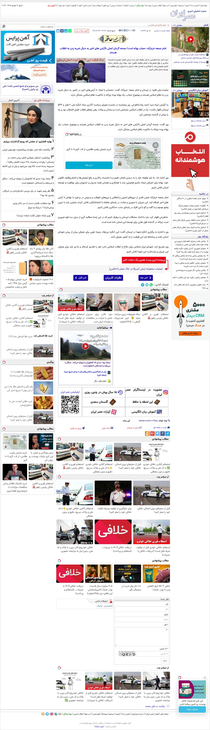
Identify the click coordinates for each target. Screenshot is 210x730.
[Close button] (205, 677)
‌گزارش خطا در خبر (82, 31)
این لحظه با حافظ (143, 402)
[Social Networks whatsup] (151, 285)
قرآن (80, 5)
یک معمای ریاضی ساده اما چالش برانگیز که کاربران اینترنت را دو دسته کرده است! (190, 257)
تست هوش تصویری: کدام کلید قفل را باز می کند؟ (191, 286)
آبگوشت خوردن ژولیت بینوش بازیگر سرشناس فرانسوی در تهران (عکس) (193, 207)
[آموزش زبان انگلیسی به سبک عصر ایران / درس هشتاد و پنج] (190, 105)
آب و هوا (166, 5)
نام (167, 604)
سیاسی (132, 5)
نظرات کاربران (113, 278)
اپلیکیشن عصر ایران (70, 392)
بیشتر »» (177, 25)
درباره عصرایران (137, 714)
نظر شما (165, 599)
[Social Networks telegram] (142, 285)
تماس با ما (195, 5)
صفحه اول (203, 5)
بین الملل (106, 5)
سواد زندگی (140, 5)
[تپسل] (66, 134)
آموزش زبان (51, 5)
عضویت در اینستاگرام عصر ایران (143, 392)
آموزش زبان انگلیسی (144, 412)
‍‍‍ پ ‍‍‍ (131, 30)
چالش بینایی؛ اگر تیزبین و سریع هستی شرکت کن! (192, 272)
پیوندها (104, 714)
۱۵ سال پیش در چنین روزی (101, 392)
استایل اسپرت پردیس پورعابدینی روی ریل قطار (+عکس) (191, 214)
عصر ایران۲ (149, 714)
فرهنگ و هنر (97, 5)
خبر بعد (144, 278)
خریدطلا (89, 165)
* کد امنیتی (164, 648)
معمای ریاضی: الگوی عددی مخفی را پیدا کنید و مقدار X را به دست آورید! (191, 265)
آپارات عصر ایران (100, 412)
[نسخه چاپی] (120, 30)
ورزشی (113, 5)
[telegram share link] (66, 31)
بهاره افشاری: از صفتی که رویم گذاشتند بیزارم (28, 141)
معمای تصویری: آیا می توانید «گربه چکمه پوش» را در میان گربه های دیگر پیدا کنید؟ (191, 250)
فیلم (68, 5)
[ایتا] (147, 433)
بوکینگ (99, 606)
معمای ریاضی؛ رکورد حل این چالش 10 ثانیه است (190, 279)
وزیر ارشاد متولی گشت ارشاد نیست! (33, 215)
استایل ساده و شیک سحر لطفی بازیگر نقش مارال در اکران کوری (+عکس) (190, 229)
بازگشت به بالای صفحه (155, 706)
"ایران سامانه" (99, 726)
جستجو (181, 5)
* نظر (166, 624)
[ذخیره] (125, 30)
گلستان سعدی (99, 402)
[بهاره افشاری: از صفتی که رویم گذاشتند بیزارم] (28, 120)
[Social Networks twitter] (147, 285)
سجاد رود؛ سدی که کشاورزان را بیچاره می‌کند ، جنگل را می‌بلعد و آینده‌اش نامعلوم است (87, 364)
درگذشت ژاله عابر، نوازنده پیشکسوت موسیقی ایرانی (26, 149)
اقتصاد (126, 5)
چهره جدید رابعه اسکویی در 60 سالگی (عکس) (192, 200)
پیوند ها (148, 5)
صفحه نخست (165, 31)
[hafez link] (113, 39)
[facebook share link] (62, 31)
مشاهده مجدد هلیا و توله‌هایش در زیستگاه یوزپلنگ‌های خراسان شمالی (193, 56)
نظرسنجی (174, 5)
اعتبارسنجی (108, 606)
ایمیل (166, 614)
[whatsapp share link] (70, 31)
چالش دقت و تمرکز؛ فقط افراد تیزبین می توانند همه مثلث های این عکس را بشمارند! (191, 243)
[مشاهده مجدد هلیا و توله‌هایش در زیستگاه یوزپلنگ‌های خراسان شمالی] (190, 39)
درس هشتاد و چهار (198, 125)
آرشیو (187, 5)
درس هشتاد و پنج (198, 120)
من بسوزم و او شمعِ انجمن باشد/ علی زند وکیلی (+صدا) (20, 88)
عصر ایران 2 (61, 5)
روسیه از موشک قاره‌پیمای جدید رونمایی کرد (191, 64)
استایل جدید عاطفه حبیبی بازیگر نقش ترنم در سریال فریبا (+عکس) (190, 222)
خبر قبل (82, 278)
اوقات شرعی (157, 5)
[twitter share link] (58, 31)
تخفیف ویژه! (192, 709)
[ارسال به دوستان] (122, 30)
